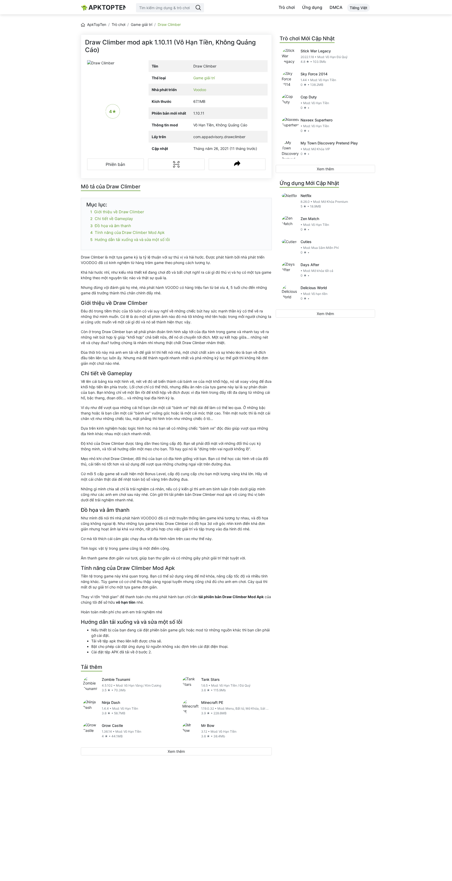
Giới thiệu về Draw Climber (119, 211)
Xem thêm (176, 751)
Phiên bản (115, 164)
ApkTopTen (107, 7)
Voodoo (199, 89)
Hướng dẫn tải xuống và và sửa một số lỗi (132, 239)
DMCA (336, 7)
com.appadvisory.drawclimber (219, 136)
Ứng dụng (312, 7)
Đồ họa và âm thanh (113, 225)
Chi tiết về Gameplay (114, 218)
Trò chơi (287, 7)
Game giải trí (141, 24)
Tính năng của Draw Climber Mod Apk (130, 232)
